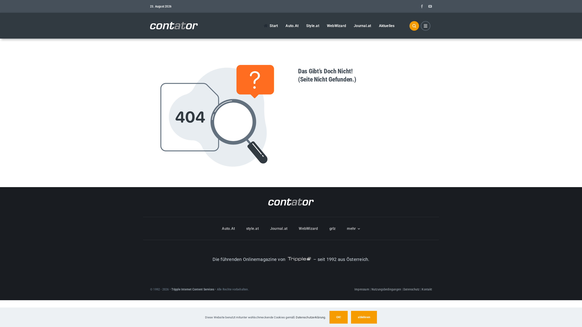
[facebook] (422, 6)
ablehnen (364, 317)
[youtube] (430, 6)
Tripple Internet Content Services (192, 289)
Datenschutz (411, 289)
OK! (338, 317)
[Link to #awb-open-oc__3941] (425, 26)
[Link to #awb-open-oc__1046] (414, 26)
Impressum (361, 289)
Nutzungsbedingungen (386, 289)
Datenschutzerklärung (310, 317)
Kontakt (427, 289)
